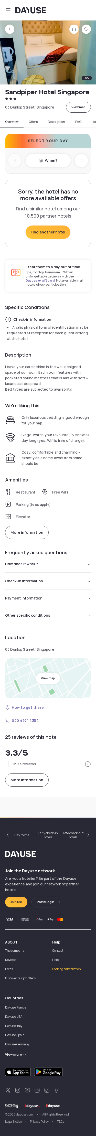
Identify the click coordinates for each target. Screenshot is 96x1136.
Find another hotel (48, 232)
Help (55, 960)
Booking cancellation (66, 969)
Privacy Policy (39, 1121)
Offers (33, 122)
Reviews (10, 960)
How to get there (28, 707)
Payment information (23, 598)
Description (56, 122)
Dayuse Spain (15, 1035)
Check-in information (24, 580)
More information (26, 532)
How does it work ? (21, 563)
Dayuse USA (14, 1016)
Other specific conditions (27, 615)
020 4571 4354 (25, 720)
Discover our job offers (20, 978)
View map (78, 107)
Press (9, 969)
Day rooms (21, 835)
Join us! (16, 902)
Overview (11, 122)
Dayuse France (15, 1007)
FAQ (78, 122)
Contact (57, 950)
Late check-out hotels (73, 835)
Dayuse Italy (13, 1026)
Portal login (45, 902)
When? (51, 160)
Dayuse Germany (17, 1044)
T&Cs (60, 1121)
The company (14, 950)
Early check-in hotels (48, 835)
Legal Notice (13, 1121)
